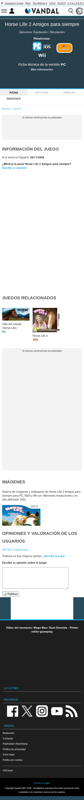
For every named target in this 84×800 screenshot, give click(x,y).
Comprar (65, 49)
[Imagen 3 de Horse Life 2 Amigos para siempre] (21, 514)
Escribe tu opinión (14, 168)
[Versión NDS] (46, 46)
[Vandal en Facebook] (12, 711)
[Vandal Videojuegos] (42, 10)
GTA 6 (52, 3)
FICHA (14, 92)
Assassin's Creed (14, 3)
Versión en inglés (42, 783)
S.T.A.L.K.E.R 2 (76, 3)
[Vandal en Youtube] (57, 711)
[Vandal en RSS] (71, 711)
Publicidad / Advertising (15, 743)
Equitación (40, 32)
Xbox (28, 3)
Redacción (8, 733)
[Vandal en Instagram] (42, 711)
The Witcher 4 (40, 3)
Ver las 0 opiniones (15, 549)
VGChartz (8, 770)
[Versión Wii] (42, 55)
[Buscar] (70, 11)
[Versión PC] (37, 46)
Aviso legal (8, 754)
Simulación (57, 32)
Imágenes (14, 98)
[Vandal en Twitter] (27, 711)
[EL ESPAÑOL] (79, 11)
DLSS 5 (61, 3)
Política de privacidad (14, 749)
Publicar (12, 593)
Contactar (8, 738)
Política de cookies (13, 760)
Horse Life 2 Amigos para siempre (42, 24)
